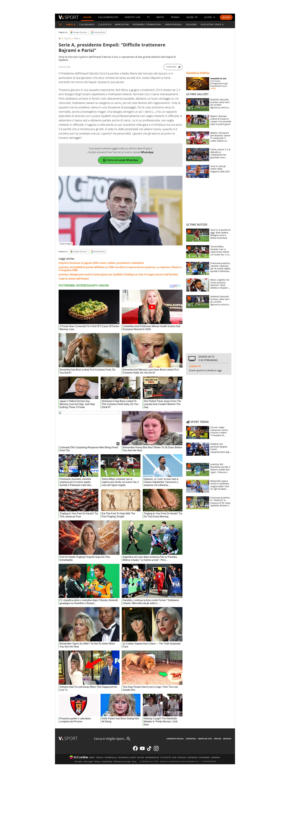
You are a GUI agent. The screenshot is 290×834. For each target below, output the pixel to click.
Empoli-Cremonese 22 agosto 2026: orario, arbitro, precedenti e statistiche (101, 263)
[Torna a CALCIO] (60, 24)
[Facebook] (135, 750)
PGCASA (140, 757)
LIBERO (92, 757)
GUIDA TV (192, 17)
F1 (148, 17)
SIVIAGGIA (182, 757)
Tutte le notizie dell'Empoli (74, 278)
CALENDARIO (87, 24)
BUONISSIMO (204, 757)
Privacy (97, 761)
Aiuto (134, 761)
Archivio (227, 738)
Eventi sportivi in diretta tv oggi (205, 370)
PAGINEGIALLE (111, 757)
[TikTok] (149, 750)
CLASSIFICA (104, 24)
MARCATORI (122, 24)
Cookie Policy (106, 761)
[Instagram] (156, 750)
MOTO (160, 17)
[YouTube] (142, 750)
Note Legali (88, 761)
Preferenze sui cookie (122, 761)
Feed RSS (217, 738)
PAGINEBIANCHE (152, 757)
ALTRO (208, 17)
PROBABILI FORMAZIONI (147, 24)
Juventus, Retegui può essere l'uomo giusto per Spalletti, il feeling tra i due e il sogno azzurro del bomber (118, 274)
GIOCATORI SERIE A (212, 24)
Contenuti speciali (175, 738)
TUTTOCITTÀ (165, 757)
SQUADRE (191, 24)
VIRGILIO (99, 757)
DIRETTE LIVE (132, 17)
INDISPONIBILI (173, 24)
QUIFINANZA (192, 757)
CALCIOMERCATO (108, 17)
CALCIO (87, 17)
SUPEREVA (215, 757)
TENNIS (175, 17)
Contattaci (191, 738)
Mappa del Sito (205, 738)
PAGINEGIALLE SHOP (127, 757)
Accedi (226, 17)
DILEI (174, 757)
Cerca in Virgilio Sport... (110, 739)
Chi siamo (78, 761)
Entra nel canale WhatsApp (122, 160)
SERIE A (77, 39)
